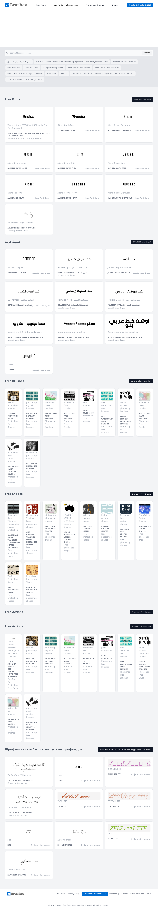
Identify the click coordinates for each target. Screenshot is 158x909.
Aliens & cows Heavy (67, 198)
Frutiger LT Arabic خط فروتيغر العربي (124, 305)
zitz (9, 845)
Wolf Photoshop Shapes (13, 589)
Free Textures (13, 67)
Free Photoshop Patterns (107, 67)
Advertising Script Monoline (22, 228)
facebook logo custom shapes (124, 533)
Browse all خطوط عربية (142, 242)
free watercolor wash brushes (107, 420)
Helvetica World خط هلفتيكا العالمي (73, 305)
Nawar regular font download (73, 337)
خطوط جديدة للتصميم (41, 273)
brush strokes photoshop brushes (125, 420)
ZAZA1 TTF (62, 806)
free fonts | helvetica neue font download (126, 894)
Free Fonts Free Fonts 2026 (140, 5)
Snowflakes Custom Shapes (145, 528)
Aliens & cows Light (17, 168)
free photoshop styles (53, 67)
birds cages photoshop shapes (50, 528)
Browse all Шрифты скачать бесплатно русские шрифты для (125, 749)
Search (147, 53)
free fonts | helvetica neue (66, 5)
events (64, 73)
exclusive (51, 73)
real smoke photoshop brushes (31, 466)
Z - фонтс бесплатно (17, 783)
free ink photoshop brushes (13, 416)
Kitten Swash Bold (66, 130)
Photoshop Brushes (95, 5)
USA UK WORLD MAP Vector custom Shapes (69, 537)
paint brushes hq (88, 411)
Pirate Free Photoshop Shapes (31, 589)
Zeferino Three (65, 845)
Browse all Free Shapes (141, 494)
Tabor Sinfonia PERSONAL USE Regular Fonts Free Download (29, 134)
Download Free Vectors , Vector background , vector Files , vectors (103, 73)
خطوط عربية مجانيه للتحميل (19, 61)
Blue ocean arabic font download (125, 337)
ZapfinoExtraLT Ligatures (20, 780)
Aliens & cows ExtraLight (120, 130)
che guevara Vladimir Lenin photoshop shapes (31, 538)
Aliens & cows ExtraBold (120, 198)
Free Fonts (41, 5)
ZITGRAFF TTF (113, 806)
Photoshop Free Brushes (124, 61)
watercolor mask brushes (51, 416)
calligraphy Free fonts (18, 230)
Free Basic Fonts (92, 130)
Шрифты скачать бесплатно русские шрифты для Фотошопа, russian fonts (72, 61)
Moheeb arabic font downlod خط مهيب (26, 337)
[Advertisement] (79, 28)
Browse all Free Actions (141, 612)
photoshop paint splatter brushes (13, 470)
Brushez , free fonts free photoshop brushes (73, 905)
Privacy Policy (73, 894)
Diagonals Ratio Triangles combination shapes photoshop (14, 541)
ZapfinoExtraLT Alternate (20, 812)
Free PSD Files (31, 67)
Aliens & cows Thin (67, 168)
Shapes (115, 5)
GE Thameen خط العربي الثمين (20, 305)
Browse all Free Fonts (142, 99)
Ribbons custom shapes (105, 528)
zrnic (60, 780)
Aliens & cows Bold (117, 168)
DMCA (148, 894)
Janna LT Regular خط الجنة (120, 272)
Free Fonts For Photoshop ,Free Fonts (24, 73)
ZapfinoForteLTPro (17, 875)
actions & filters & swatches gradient (24, 79)
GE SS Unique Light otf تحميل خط (72, 272)
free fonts (61, 894)
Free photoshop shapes (79, 67)
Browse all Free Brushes (141, 381)
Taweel (11, 369)
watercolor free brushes (70, 416)
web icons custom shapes (87, 528)
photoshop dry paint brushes (31, 416)
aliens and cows (16, 198)
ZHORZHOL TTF (114, 774)
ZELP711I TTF (113, 839)
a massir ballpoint (17, 272)
